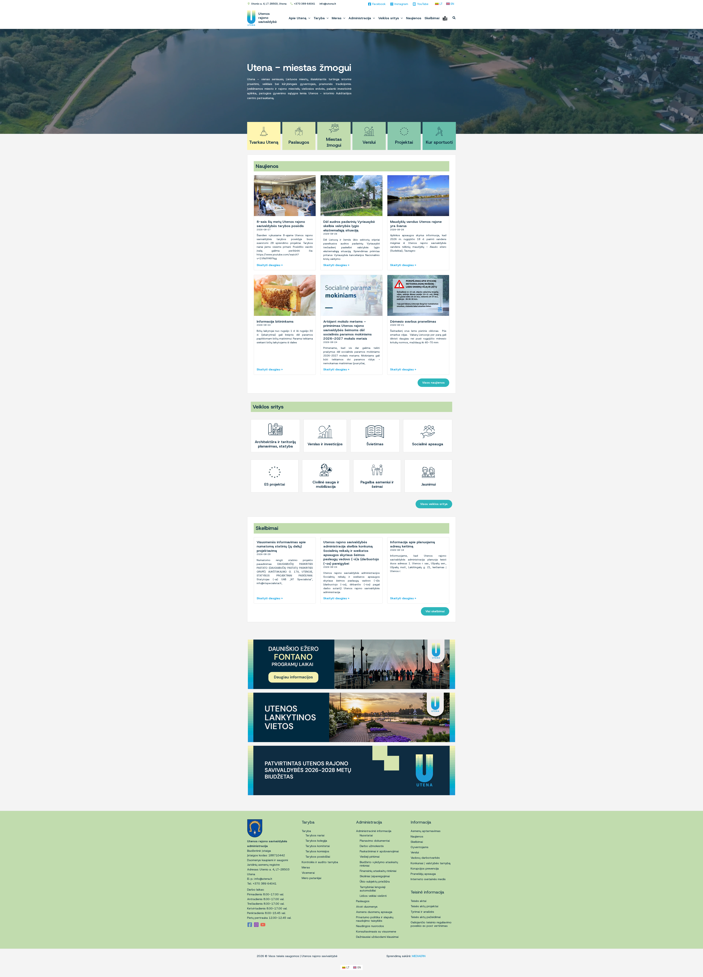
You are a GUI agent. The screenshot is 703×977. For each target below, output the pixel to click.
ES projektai (274, 484)
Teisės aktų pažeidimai (426, 917)
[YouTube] (262, 924)
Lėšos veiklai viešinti (373, 896)
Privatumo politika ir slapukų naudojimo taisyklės (374, 919)
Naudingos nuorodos (370, 926)
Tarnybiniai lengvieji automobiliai (372, 888)
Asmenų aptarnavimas (425, 831)
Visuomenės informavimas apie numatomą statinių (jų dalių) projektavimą (281, 546)
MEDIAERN (418, 956)
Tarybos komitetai (317, 846)
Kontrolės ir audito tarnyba (320, 862)
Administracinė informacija (373, 831)
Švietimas (375, 444)
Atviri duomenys (366, 907)
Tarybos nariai (314, 835)
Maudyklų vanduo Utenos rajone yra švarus (416, 224)
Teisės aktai (418, 901)
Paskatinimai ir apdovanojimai (379, 851)
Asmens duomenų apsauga (374, 912)
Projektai (404, 142)
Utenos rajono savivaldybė (267, 18)
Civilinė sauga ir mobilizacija (326, 484)
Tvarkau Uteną (263, 142)
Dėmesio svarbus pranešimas (413, 321)
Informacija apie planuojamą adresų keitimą (412, 544)
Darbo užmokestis (372, 846)
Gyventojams (419, 847)
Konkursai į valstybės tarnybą (431, 863)
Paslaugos (299, 142)
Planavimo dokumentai (375, 841)
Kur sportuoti (439, 142)
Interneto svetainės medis (428, 879)
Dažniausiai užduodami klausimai (377, 937)
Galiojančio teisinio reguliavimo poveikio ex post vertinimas (431, 924)
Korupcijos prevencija (425, 868)
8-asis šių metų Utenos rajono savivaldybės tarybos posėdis (281, 224)
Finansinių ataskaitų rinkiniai (378, 871)
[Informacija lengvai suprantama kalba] (445, 18)
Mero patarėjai (311, 878)
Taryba (306, 831)
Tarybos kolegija (316, 841)
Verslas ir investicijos (325, 444)
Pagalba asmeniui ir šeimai (377, 484)
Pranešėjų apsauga (423, 874)
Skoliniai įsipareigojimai (375, 876)
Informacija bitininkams (275, 321)
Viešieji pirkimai (370, 857)
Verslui (369, 142)
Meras (306, 867)
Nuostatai (366, 835)
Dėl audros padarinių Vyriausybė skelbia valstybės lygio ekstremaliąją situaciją (349, 226)
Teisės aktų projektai (424, 906)
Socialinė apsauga (427, 444)
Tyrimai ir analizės (422, 912)
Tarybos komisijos (317, 851)
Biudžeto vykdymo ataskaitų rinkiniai (379, 864)
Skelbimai (417, 842)
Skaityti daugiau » (270, 265)
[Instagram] (256, 924)
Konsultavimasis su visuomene (376, 931)
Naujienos (417, 836)
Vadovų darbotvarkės (425, 858)
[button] (308, 18)
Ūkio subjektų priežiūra (375, 881)
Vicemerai (308, 873)
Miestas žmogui (334, 142)
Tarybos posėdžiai (317, 857)
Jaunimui (428, 484)
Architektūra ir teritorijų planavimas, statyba (275, 444)
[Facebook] (249, 924)
